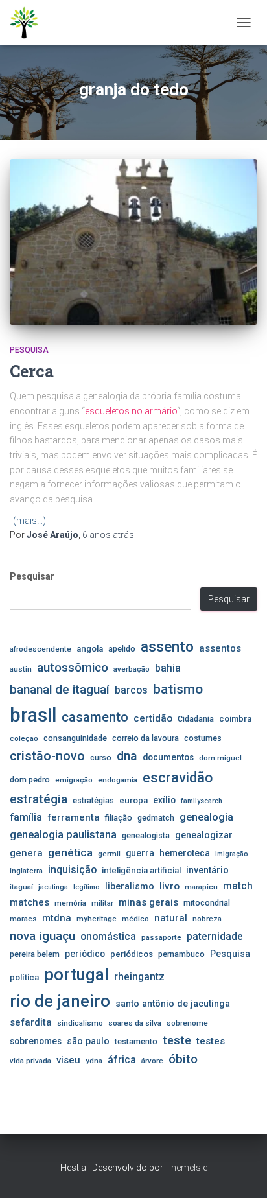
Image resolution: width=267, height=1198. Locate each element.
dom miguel (220, 757)
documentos (168, 757)
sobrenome (187, 1023)
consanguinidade (75, 738)
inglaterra (26, 870)
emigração (74, 779)
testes (210, 1041)
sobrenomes (36, 1041)
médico (135, 918)
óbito (183, 1058)
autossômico (72, 668)
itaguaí (21, 886)
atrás (108, 535)
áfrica (122, 1060)
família (26, 817)
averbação (131, 669)
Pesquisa (29, 350)
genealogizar (204, 835)
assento (167, 646)
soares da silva (134, 1023)
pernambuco (181, 954)
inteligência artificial (141, 870)
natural (170, 918)
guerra (140, 853)
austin (21, 669)
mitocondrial (206, 903)
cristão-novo (47, 756)
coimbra (235, 718)
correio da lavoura (145, 738)
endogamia (117, 779)
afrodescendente (40, 648)
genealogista (146, 835)
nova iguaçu (42, 935)
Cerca (32, 371)
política (24, 977)
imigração (231, 854)
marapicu (201, 886)
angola (89, 648)
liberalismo (129, 886)
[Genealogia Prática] (29, 22)
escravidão (178, 777)
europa (133, 800)
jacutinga (53, 887)
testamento (136, 1041)
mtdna (56, 918)
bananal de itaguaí (60, 690)
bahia (168, 668)
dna (127, 756)
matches (29, 902)
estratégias (93, 800)
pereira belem (35, 954)
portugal (76, 974)
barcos (131, 690)
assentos (220, 648)
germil (109, 853)
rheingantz (139, 976)
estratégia (38, 799)
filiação (118, 818)
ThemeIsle (186, 1167)
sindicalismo (80, 1023)
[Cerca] (133, 242)
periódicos (131, 954)
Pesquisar (32, 576)
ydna (94, 1060)
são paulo (88, 1041)
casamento (95, 717)
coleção (24, 738)
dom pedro (30, 779)
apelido (121, 648)
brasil (33, 715)
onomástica (108, 936)
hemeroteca (184, 853)
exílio (164, 800)
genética (70, 852)
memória (70, 903)
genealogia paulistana (63, 834)
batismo (178, 689)
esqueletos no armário (131, 411)
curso (100, 757)
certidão (153, 718)
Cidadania (196, 718)
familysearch (201, 801)
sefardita (31, 1022)
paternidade (215, 937)
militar (102, 903)
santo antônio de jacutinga (172, 1003)
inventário (207, 870)
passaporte (161, 937)
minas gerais (148, 902)
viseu (68, 1060)
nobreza (207, 918)
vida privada (30, 1060)
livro (169, 886)
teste (177, 1040)
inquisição (72, 869)
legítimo (86, 887)
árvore (152, 1060)
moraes (23, 918)
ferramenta (73, 817)
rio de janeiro (60, 1001)
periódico (85, 953)
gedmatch (155, 818)
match (238, 886)
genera (26, 853)
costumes (203, 738)
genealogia (206, 817)
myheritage (96, 918)
